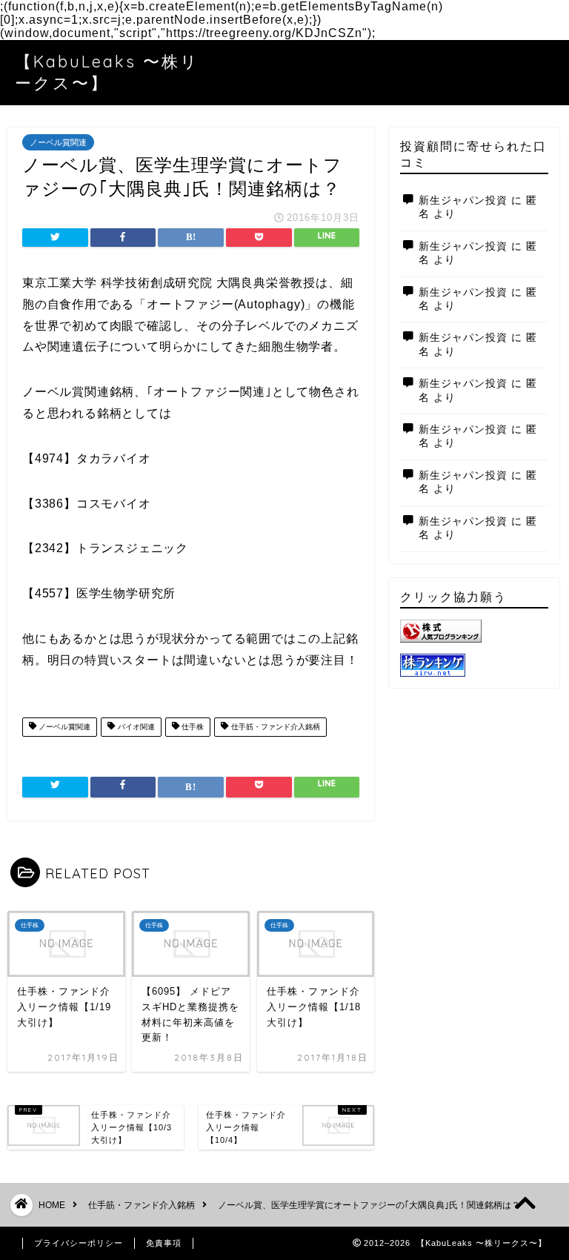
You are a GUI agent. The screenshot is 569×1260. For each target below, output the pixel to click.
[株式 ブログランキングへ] (474, 631)
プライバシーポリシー (78, 1243)
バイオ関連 (135, 727)
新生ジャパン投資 (463, 200)
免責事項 (164, 1243)
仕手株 (191, 727)
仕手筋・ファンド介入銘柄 (274, 727)
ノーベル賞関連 (58, 142)
